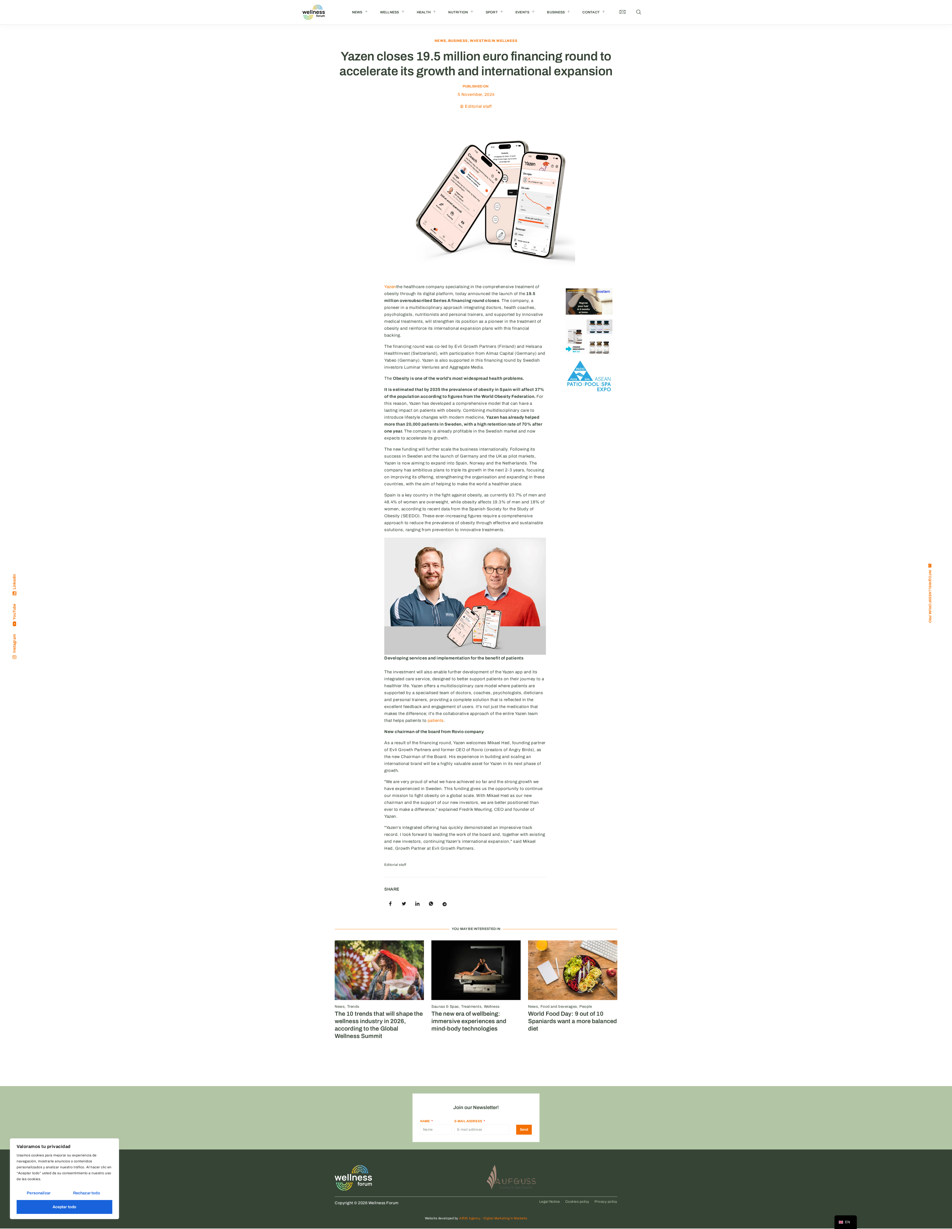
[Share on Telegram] (444, 904)
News (357, 12)
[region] (64, 1178)
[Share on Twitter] (404, 904)
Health (424, 12)
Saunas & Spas (445, 1007)
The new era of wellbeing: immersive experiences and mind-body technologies (468, 1021)
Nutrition (458, 12)
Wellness (389, 12)
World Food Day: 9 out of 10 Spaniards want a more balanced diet (572, 1021)
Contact (591, 12)
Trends (353, 1007)
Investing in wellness (494, 41)
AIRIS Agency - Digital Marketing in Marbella (493, 1218)
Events (522, 12)
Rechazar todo (86, 1193)
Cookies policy (577, 1201)
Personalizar (39, 1193)
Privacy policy (606, 1201)
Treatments (471, 1007)
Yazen (390, 286)
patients (436, 720)
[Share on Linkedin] (417, 904)
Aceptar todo (65, 1207)
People (585, 1007)
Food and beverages (558, 1007)
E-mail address (468, 1121)
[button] (639, 12)
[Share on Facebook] (390, 904)
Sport (492, 12)
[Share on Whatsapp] (431, 904)
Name (425, 1121)
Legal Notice (549, 1201)
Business (556, 12)
